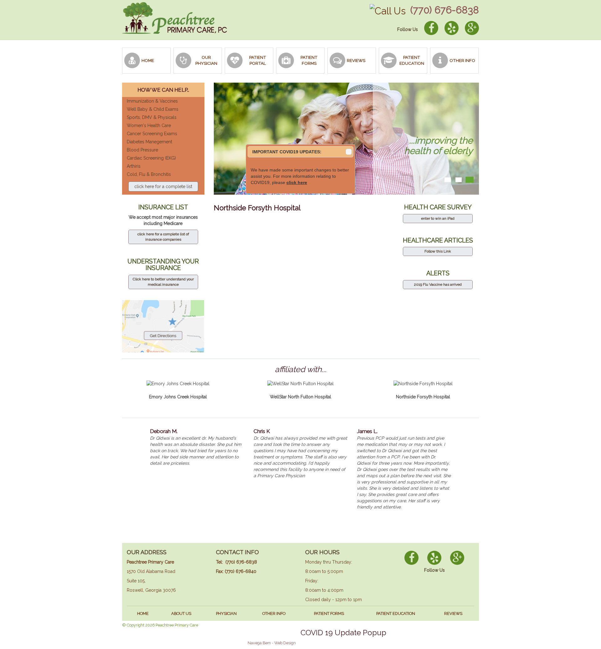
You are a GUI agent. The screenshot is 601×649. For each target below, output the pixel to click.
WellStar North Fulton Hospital (300, 396)
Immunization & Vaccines (152, 101)
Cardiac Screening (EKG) (151, 158)
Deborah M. (163, 431)
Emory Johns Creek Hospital (178, 396)
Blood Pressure (142, 149)
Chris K (262, 431)
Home (143, 613)
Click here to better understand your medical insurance (163, 282)
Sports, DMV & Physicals (152, 117)
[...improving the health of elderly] (469, 179)
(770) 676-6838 (444, 10)
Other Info (273, 613)
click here (296, 182)
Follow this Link (437, 251)
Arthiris (134, 166)
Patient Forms (329, 613)
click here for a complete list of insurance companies (163, 237)
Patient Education (395, 613)
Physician (226, 613)
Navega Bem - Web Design (272, 643)
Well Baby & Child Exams (152, 109)
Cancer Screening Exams (152, 133)
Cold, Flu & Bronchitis (149, 174)
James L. (367, 431)
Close (349, 152)
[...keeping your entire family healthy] (458, 179)
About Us (181, 613)
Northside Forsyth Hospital (423, 396)
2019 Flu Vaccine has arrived (438, 284)
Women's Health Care (149, 125)
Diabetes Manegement (149, 141)
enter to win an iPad (438, 218)
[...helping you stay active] (447, 179)
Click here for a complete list (163, 186)
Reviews (453, 613)
